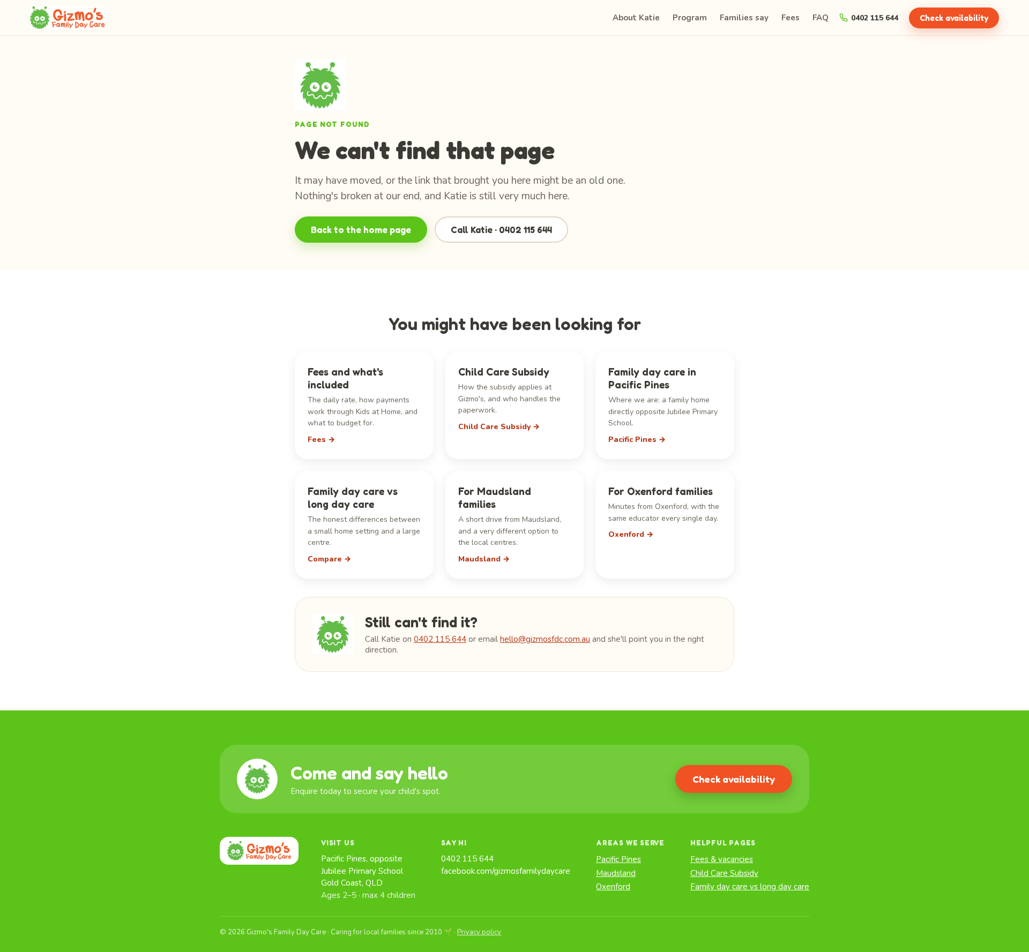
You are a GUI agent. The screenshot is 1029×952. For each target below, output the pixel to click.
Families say (744, 17)
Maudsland (616, 873)
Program (690, 17)
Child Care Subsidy (724, 873)
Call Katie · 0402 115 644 (501, 229)
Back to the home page (361, 229)
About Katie (636, 17)
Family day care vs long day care (749, 886)
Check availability (954, 18)
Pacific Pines (618, 859)
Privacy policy (479, 932)
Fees (790, 17)
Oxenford (613, 886)
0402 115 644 (874, 18)
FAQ (820, 17)
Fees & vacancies (721, 859)
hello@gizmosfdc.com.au (545, 639)
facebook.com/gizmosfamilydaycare (505, 871)
